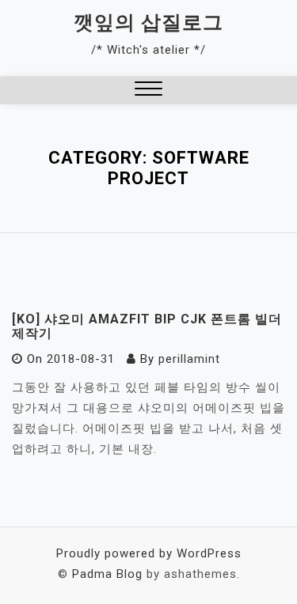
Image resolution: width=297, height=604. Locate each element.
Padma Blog (107, 574)
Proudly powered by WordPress (149, 553)
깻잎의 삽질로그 (148, 22)
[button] (148, 90)
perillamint (189, 359)
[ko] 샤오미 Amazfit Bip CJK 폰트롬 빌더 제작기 (147, 326)
